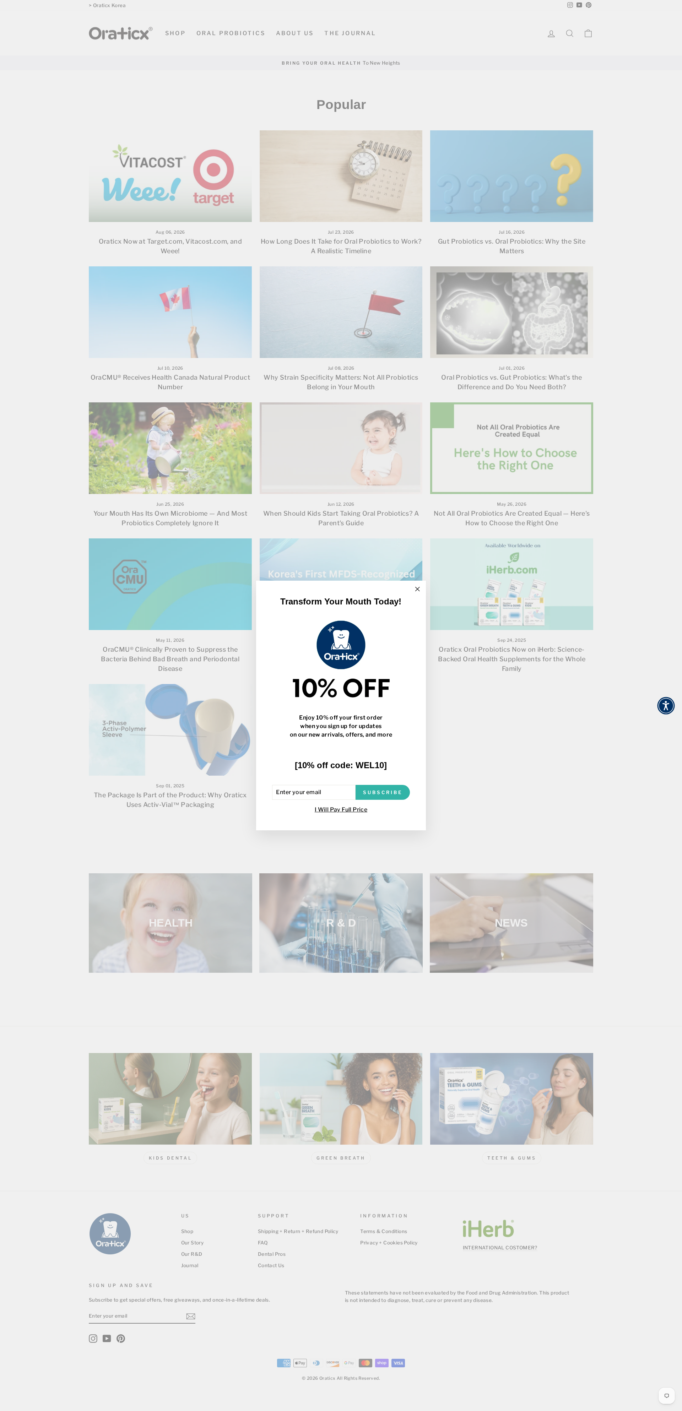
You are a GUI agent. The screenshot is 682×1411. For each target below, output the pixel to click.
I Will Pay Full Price (341, 809)
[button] (666, 706)
